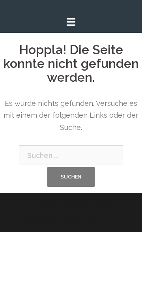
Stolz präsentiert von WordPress (61, 205)
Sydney (45, 219)
